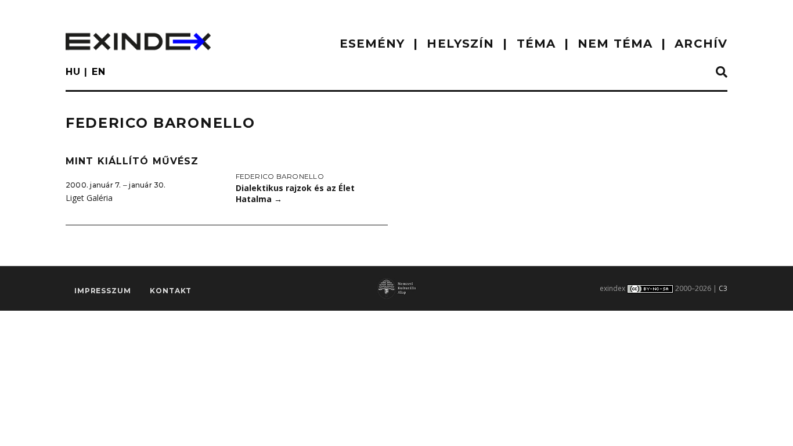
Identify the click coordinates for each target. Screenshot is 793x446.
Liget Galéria (89, 197)
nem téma (615, 44)
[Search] (721, 72)
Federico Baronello (280, 176)
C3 (723, 288)
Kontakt (171, 290)
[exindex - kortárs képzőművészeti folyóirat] (138, 41)
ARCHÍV (701, 44)
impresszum (102, 290)
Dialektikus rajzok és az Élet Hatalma (295, 193)
